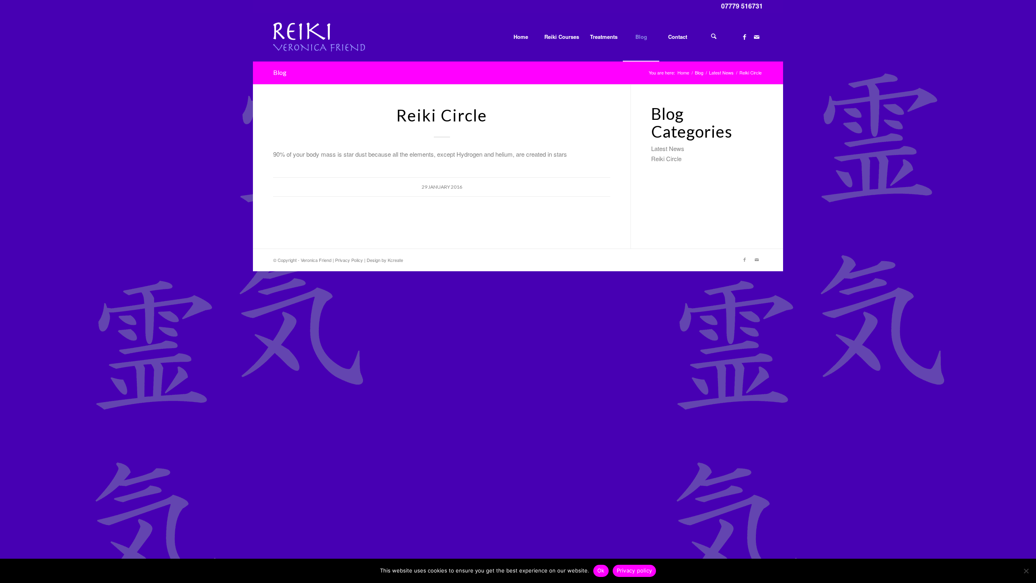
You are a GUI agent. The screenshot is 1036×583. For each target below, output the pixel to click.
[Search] (714, 37)
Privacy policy (634, 570)
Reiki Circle (666, 158)
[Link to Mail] (757, 36)
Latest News (667, 148)
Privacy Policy (349, 260)
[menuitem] (520, 37)
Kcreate (395, 260)
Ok (601, 570)
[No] (1026, 571)
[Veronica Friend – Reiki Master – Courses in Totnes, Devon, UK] (319, 37)
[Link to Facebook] (745, 36)
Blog (280, 72)
